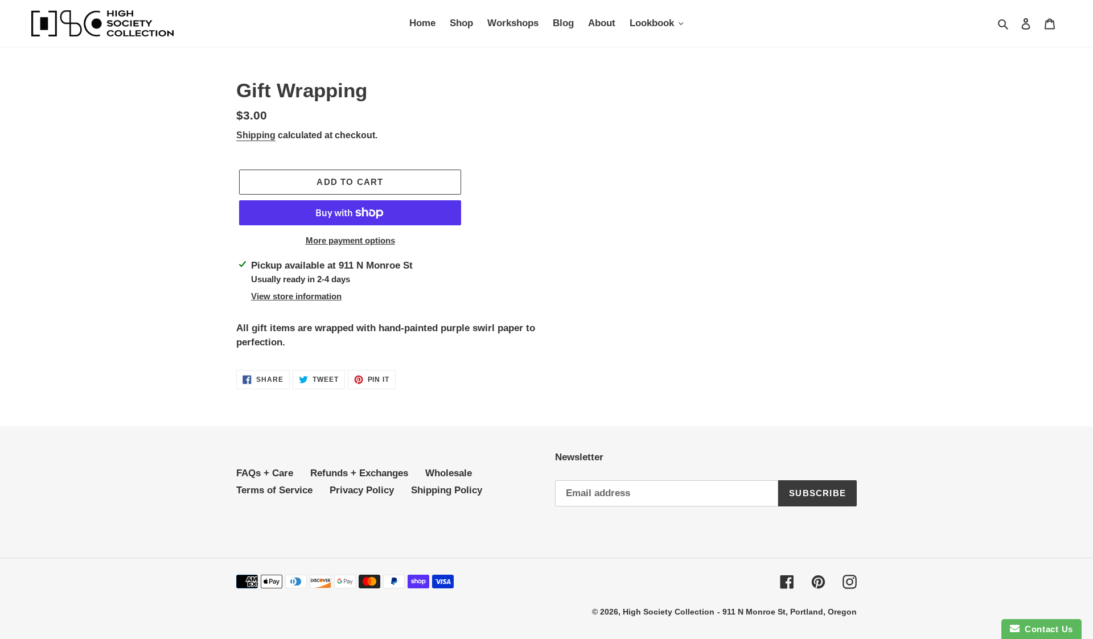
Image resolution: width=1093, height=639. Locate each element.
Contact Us (1046, 629)
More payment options (350, 240)
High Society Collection (668, 611)
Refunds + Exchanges (359, 473)
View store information (296, 296)
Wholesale (448, 473)
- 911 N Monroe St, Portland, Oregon (787, 611)
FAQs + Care (264, 473)
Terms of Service (274, 490)
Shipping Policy (446, 490)
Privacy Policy (362, 490)
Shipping (256, 135)
